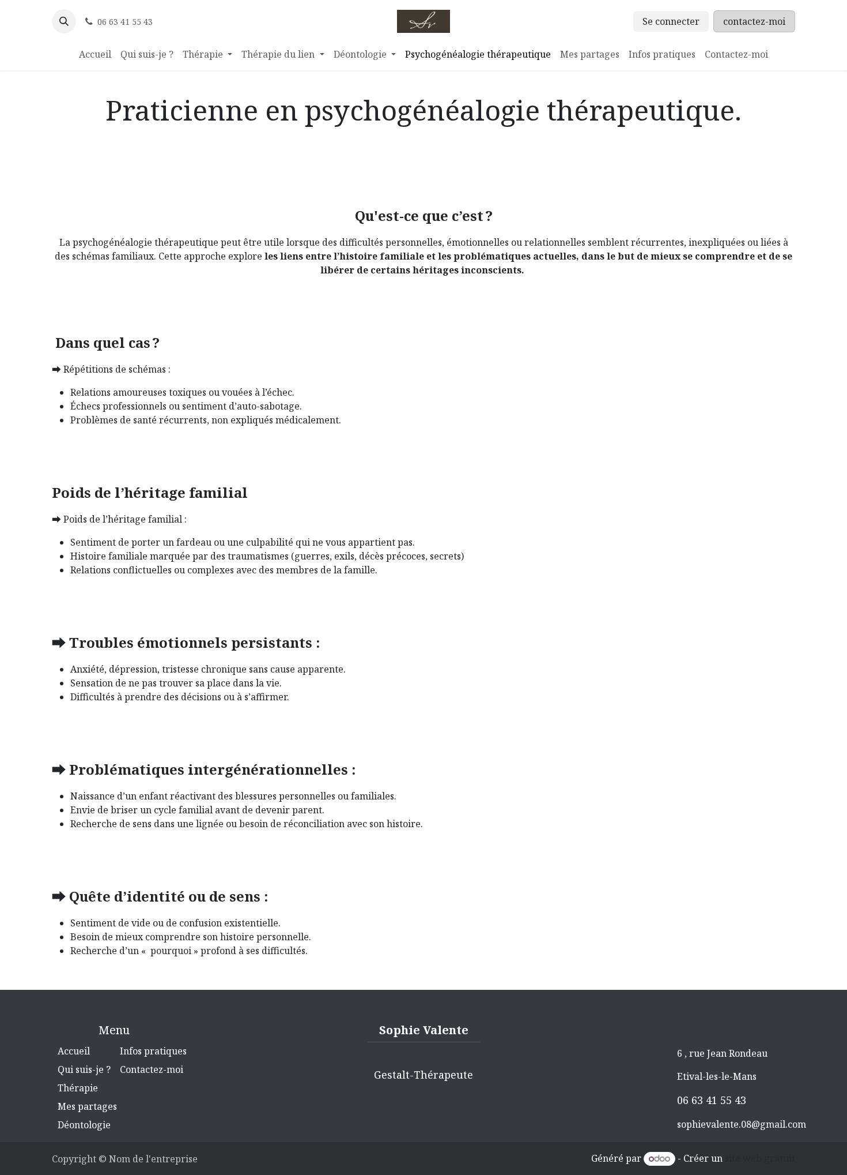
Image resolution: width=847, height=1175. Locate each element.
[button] (64, 21)
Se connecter (670, 21)
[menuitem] (95, 54)
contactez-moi (754, 21)
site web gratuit (760, 1158)
